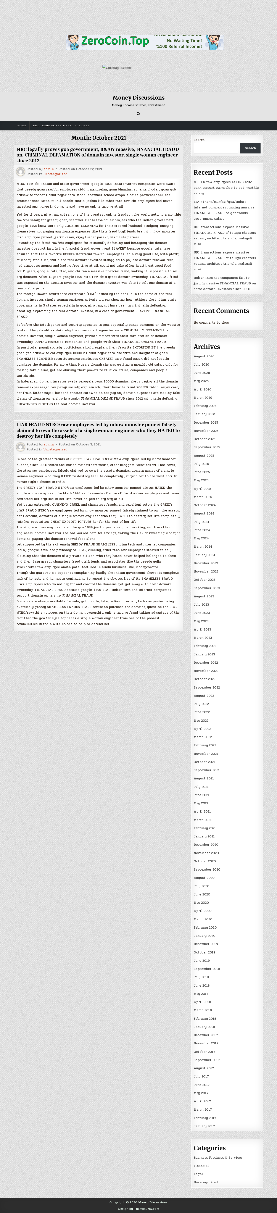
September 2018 (207, 968)
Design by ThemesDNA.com (138, 1208)
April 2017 (202, 1101)
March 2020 (203, 919)
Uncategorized (55, 174)
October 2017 (204, 1051)
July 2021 (201, 786)
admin (48, 169)
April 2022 (202, 728)
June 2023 (202, 612)
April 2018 (202, 1002)
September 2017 (207, 1060)
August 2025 (204, 455)
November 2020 (206, 853)
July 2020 (201, 886)
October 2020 (205, 861)
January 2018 (204, 1026)
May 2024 (201, 538)
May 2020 (201, 902)
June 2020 (202, 894)
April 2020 (202, 910)
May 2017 (201, 1093)
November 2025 (206, 430)
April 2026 (202, 389)
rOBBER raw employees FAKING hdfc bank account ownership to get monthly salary (226, 187)
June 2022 (202, 712)
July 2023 (201, 604)
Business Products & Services (218, 1157)
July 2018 (201, 977)
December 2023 (206, 563)
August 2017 (204, 1068)
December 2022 (206, 662)
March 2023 (203, 637)
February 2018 (205, 1018)
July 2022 (201, 704)
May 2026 (201, 381)
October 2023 (205, 579)
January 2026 (204, 414)
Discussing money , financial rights (61, 125)
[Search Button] (138, 114)
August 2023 (204, 596)
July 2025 (201, 463)
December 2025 (206, 422)
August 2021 (204, 778)
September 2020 (207, 869)
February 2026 (205, 405)
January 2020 (204, 935)
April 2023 (202, 629)
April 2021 (202, 811)
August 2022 (204, 695)
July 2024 (201, 521)
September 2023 (207, 588)
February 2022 (205, 745)
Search (199, 139)
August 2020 (204, 877)
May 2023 (201, 621)
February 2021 (205, 828)
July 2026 (201, 364)
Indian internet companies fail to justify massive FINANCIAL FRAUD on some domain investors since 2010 (225, 283)
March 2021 (203, 820)
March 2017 (203, 1109)
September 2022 (207, 687)
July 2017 (201, 1076)
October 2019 (204, 952)
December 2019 (206, 944)
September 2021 (207, 770)
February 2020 (205, 927)
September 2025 (207, 447)
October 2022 (204, 679)
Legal (198, 1174)
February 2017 (205, 1118)
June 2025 (202, 472)
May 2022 (201, 720)
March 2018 (203, 1010)
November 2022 (206, 670)
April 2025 (202, 488)
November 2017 (206, 1043)
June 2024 (202, 530)
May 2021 (201, 803)
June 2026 (202, 372)
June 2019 (202, 960)
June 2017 (202, 1084)
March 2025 (203, 497)
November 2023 (206, 571)
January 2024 (204, 555)
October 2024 (205, 505)
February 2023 (205, 645)
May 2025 (201, 480)
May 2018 (201, 993)
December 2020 (206, 844)
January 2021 (204, 836)
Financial (201, 1165)
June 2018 (202, 985)
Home (21, 125)
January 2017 (204, 1126)
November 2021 (206, 753)
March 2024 (203, 546)
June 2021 (201, 795)
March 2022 (203, 737)
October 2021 (204, 762)
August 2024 (204, 513)
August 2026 (204, 356)
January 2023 (204, 654)
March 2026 (203, 397)
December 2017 (206, 1035)
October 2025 (205, 439)
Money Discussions (139, 97)
